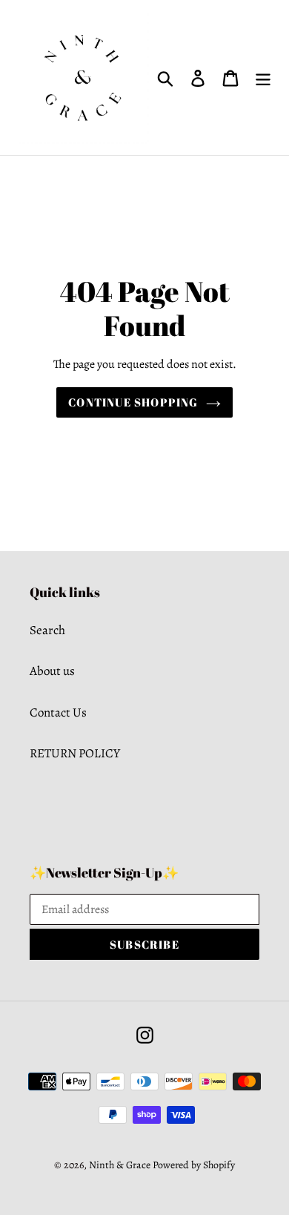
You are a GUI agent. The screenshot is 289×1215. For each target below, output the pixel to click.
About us (52, 670)
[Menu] (263, 78)
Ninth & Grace (119, 1165)
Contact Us (58, 712)
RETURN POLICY (75, 753)
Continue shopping (133, 402)
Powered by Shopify (194, 1165)
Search (47, 630)
